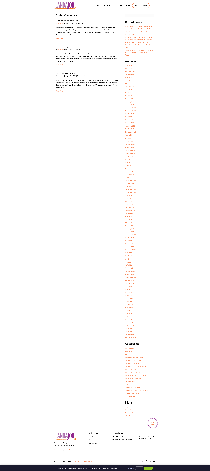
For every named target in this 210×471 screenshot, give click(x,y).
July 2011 (128, 259)
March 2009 (129, 322)
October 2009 (129, 304)
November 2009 (130, 301)
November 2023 (130, 111)
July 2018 (128, 138)
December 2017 (130, 150)
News (127, 384)
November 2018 (130, 126)
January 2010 (129, 295)
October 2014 (129, 214)
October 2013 (129, 238)
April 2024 (128, 96)
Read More (59, 38)
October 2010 (129, 280)
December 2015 (130, 189)
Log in (127, 407)
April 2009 (128, 319)
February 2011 (130, 271)
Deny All (139, 468)
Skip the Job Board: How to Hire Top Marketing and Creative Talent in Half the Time (138, 45)
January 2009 (129, 325)
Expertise (92, 440)
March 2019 (129, 120)
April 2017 (128, 168)
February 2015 (130, 207)
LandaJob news (130, 381)
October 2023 (129, 114)
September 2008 (130, 337)
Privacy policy (130, 468)
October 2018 (129, 129)
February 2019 (130, 123)
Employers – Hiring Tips (132, 363)
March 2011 (129, 268)
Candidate (128, 351)
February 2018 (130, 144)
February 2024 (130, 102)
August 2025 (129, 77)
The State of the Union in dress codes (67, 20)
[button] (113, 5)
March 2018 (129, 141)
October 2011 (129, 256)
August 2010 (129, 286)
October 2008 (129, 334)
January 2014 (129, 232)
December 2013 (130, 235)
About (91, 436)
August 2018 (129, 135)
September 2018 (130, 132)
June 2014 (128, 220)
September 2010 (130, 283)
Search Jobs (93, 443)
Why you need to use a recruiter (65, 73)
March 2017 (129, 171)
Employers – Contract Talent (134, 357)
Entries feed (129, 410)
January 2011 (129, 274)
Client (127, 354)
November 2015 (130, 192)
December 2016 (130, 180)
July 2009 (128, 310)
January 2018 (129, 147)
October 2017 (129, 156)
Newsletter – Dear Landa (133, 387)
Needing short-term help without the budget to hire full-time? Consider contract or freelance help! (139, 52)
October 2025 (129, 74)
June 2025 (128, 80)
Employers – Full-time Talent (134, 360)
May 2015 (128, 198)
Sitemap (90, 461)
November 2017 (130, 153)
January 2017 (129, 177)
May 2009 (128, 316)
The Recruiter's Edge (132, 393)
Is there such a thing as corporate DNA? (68, 47)
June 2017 (128, 162)
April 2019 (128, 117)
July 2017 (128, 159)
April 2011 (128, 265)
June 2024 (128, 90)
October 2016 (129, 183)
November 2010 (130, 277)
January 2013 (129, 247)
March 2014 (129, 226)
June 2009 (128, 313)
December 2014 (130, 210)
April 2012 (128, 253)
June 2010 (128, 289)
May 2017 (128, 165)
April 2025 (128, 84)
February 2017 (130, 174)
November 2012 (130, 250)
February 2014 (130, 229)
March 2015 (129, 204)
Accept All (148, 468)
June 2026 (128, 65)
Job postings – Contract (132, 369)
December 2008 (130, 328)
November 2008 (130, 331)
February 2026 (130, 71)
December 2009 (130, 298)
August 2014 (129, 217)
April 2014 (128, 223)
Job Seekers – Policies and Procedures (137, 378)
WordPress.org (130, 416)
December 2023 (130, 108)
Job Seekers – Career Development (136, 375)
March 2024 (129, 99)
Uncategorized (130, 396)
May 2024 (128, 93)
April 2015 (128, 201)
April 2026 (128, 68)
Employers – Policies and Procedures (136, 366)
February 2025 (130, 86)
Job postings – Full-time (132, 372)
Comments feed (130, 413)
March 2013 (129, 244)
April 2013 (128, 241)
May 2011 (128, 262)
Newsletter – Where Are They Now (136, 390)
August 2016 (129, 186)
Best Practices (129, 348)
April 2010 (128, 292)
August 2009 (129, 307)
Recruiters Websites (80, 461)
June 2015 (128, 195)
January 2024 (129, 105)
